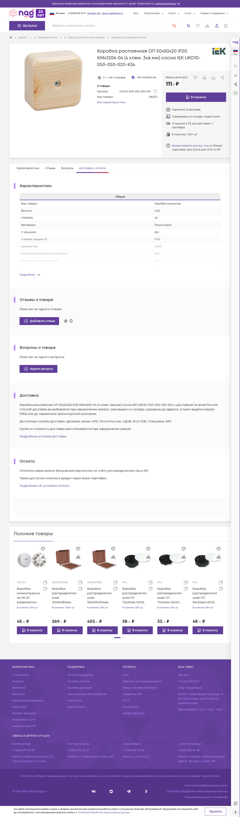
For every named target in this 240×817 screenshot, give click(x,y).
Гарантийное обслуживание (87, 694)
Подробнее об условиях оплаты (45, 486)
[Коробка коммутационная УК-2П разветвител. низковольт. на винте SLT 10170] (32, 559)
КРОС (126, 700)
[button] (120, 4)
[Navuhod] (111, 791)
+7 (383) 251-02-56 (133, 750)
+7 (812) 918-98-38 (189, 750)
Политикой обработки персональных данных (104, 812)
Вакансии (19, 688)
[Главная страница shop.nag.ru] (27, 13)
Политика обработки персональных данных (197, 791)
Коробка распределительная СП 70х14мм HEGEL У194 (169, 596)
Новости (18, 681)
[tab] (28, 168)
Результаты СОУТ (24, 719)
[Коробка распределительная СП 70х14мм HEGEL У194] (172, 559)
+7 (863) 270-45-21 (78, 750)
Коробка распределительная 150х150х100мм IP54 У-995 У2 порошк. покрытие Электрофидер (99, 596)
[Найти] (174, 25)
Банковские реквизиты (28, 700)
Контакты (18, 694)
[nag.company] (93, 791)
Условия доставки (80, 688)
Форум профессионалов (140, 688)
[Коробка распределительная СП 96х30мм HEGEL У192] (208, 559)
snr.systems (130, 707)
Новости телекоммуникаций (142, 681)
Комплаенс (75, 700)
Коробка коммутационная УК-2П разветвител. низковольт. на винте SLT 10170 (28, 596)
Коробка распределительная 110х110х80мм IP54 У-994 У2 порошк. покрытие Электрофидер (64, 596)
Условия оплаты (79, 681)
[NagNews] (128, 791)
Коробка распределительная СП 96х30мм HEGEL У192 (205, 596)
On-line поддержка (81, 675)
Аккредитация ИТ (24, 726)
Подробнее (27, 275)
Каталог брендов (24, 713)
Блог (136, 13)
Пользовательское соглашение (206, 797)
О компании (20, 675)
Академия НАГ (132, 694)
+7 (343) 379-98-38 (23, 750)
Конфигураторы (134, 713)
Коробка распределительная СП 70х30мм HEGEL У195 (134, 596)
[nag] (146, 791)
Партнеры (19, 707)
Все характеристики (111, 102)
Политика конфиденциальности (206, 785)
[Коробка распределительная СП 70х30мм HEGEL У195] (137, 559)
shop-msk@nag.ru (112, 13)
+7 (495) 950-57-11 (77, 13)
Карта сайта (76, 707)
